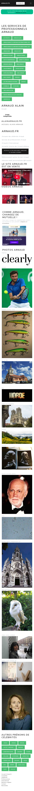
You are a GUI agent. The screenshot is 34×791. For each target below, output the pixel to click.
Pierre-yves (6, 760)
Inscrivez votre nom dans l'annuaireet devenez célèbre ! (15, 151)
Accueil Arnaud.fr (7, 774)
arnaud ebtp (17, 51)
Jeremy (12, 764)
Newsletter (5, 785)
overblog (6, 86)
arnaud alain (17, 38)
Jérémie (14, 743)
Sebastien (26, 756)
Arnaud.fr (5, 3)
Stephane (15, 756)
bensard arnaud (7, 64)
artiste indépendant (9, 59)
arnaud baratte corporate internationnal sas (16, 42)
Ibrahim (20, 747)
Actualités (4, 776)
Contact (4, 784)
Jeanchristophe (8, 751)
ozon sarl (16, 86)
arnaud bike (6, 51)
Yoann (28, 751)
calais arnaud (7, 68)
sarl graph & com (8, 90)
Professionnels (6, 779)
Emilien (13, 769)
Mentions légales (6, 782)
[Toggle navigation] (31, 3)
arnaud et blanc (8, 55)
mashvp (23, 81)
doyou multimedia (8, 73)
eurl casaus (20, 73)
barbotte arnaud (24, 59)
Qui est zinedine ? (8, 747)
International (5, 780)
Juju (4, 764)
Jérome (22, 743)
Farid (5, 769)
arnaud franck (21, 55)
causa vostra (19, 68)
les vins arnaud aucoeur (10, 81)
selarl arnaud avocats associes (12, 94)
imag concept (7, 77)
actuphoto (6, 38)
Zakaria (19, 751)
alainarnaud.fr (12, 121)
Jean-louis (21, 764)
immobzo (17, 77)
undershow (6, 99)
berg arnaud (20, 64)
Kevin (25, 760)
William (5, 756)
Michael (17, 760)
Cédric (5, 743)
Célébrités (20, 3)
